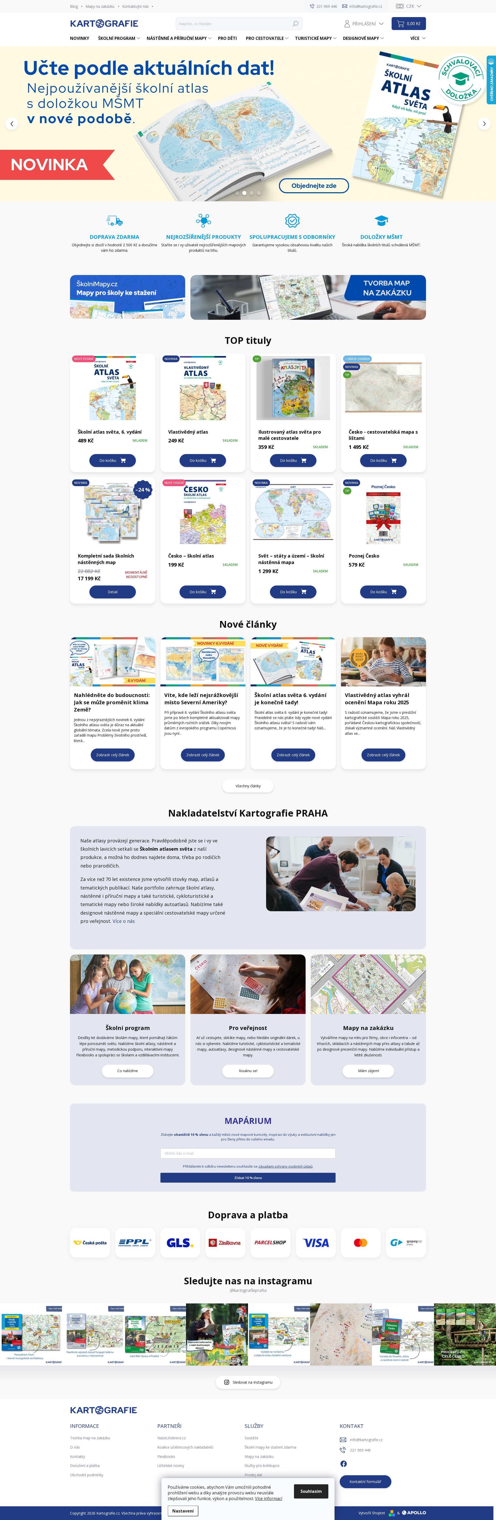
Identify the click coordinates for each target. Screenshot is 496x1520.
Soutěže (251, 1437)
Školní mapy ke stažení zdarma (270, 1447)
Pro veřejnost (248, 1028)
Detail (113, 591)
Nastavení (183, 1511)
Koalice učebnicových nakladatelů (185, 1447)
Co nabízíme (127, 1070)
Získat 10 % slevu (248, 1177)
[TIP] (293, 390)
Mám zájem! (368, 1070)
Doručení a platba (85, 1465)
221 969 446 (360, 1450)
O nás (75, 1447)
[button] (20, 123)
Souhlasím (311, 1491)
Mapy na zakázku (100, 6)
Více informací (268, 1498)
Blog (74, 6)
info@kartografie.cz (366, 1439)
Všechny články (248, 785)
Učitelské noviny (170, 1465)
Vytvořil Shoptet (372, 1512)
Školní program (128, 1028)
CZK (410, 6)
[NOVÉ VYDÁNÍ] (113, 390)
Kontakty (77, 1456)
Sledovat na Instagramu (253, 1382)
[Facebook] (343, 1463)
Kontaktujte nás (135, 6)
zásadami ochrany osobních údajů (285, 1166)
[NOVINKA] (203, 390)
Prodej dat (253, 1474)
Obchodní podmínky (86, 1474)
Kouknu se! (248, 1070)
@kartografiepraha (248, 1290)
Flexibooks (166, 1456)
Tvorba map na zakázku (90, 1437)
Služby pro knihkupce (262, 1465)
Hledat (295, 23)
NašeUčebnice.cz (171, 1437)
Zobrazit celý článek (112, 754)
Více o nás (123, 921)
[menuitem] (81, 38)
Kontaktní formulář (365, 1481)
